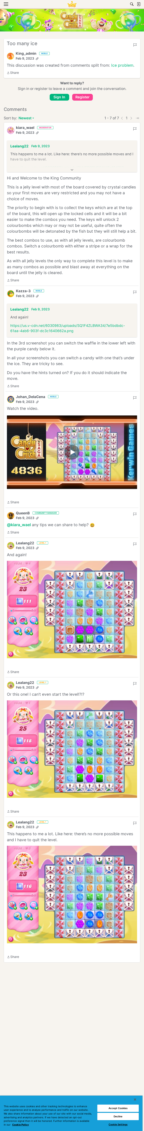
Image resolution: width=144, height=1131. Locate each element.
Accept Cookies (118, 1108)
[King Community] (72, 4)
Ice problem (122, 65)
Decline (118, 1116)
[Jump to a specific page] (137, 118)
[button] (10, 56)
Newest (25, 118)
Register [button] (82, 97)
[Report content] (135, 45)
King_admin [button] (26, 53)
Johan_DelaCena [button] (30, 397)
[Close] (135, 1099)
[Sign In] (138, 4)
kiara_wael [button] (25, 128)
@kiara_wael (19, 524)
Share (13, 73)
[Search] (131, 4)
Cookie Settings (118, 1124)
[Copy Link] (37, 58)
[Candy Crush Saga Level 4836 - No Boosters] (72, 452)
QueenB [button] (23, 513)
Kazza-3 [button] (23, 291)
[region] (71, 1113)
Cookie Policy (20, 1124)
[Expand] (72, 170)
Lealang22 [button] (19, 146)
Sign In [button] (59, 97)
